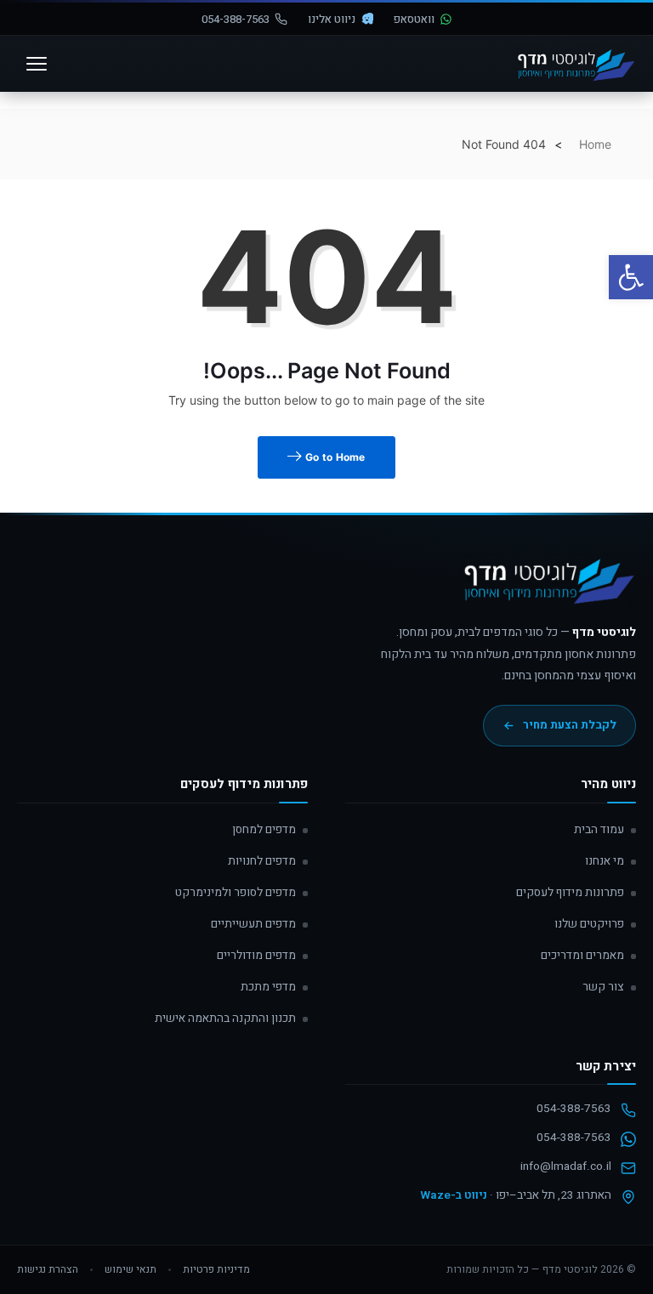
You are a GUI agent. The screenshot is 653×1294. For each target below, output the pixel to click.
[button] (631, 277)
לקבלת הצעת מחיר (569, 725)
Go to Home (334, 457)
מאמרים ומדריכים (582, 955)
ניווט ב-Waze (453, 1195)
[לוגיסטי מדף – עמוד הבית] (574, 63)
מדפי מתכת (268, 987)
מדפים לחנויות (262, 861)
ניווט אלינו (331, 19)
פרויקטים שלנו (589, 924)
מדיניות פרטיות (216, 1269)
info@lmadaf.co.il (565, 1166)
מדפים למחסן (264, 829)
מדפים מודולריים (256, 955)
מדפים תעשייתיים (253, 924)
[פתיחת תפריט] (36, 63)
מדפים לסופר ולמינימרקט (235, 892)
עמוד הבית (599, 829)
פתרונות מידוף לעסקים (570, 892)
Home (595, 144)
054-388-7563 (236, 19)
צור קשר (603, 987)
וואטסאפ (414, 19)
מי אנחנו (604, 861)
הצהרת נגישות (47, 1269)
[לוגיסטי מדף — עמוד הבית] (546, 587)
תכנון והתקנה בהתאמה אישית (225, 1018)
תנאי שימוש (130, 1269)
